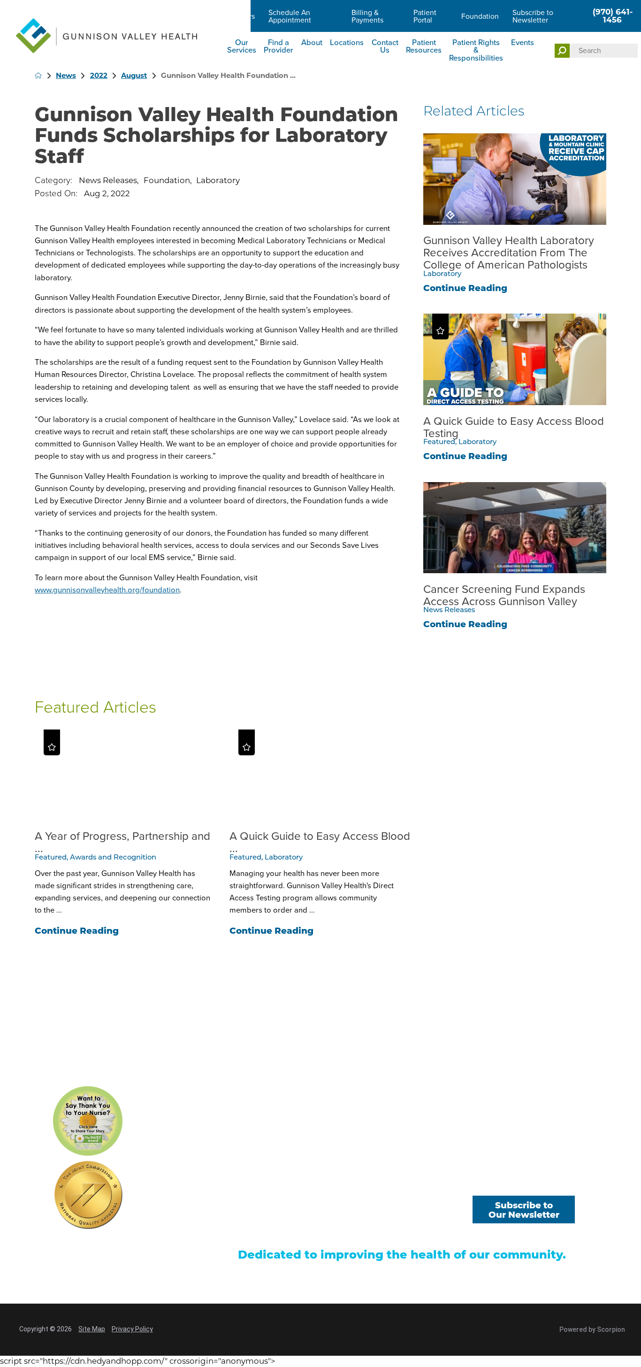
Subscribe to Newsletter (532, 16)
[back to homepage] (38, 75)
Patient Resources (424, 46)
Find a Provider (278, 46)
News (66, 75)
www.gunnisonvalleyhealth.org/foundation (107, 590)
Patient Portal (424, 16)
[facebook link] (484, 1182)
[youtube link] (524, 1182)
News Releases (108, 180)
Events (522, 42)
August (134, 75)
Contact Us (385, 46)
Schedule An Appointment (289, 16)
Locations (347, 42)
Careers (242, 16)
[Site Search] (562, 51)
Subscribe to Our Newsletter (523, 1210)
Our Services (241, 46)
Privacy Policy (132, 1329)
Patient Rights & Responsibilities (476, 50)
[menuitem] (241, 51)
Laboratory (218, 180)
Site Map (91, 1329)
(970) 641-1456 (613, 16)
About (311, 42)
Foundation (480, 16)
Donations (410, 1214)
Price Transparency (269, 1229)
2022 (98, 75)
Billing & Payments (367, 16)
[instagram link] (563, 1182)
